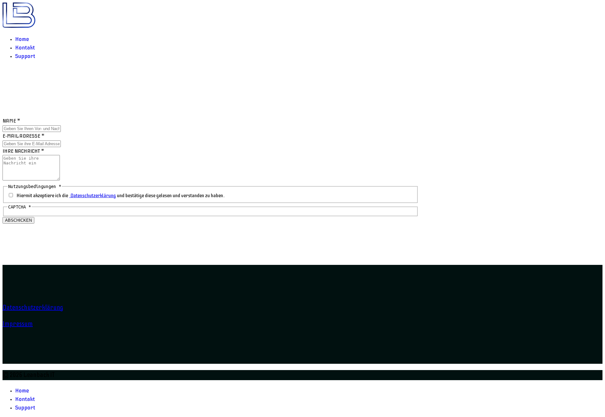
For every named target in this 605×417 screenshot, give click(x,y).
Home (22, 39)
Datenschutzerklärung (92, 195)
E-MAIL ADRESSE (23, 136)
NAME (11, 121)
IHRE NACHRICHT (23, 151)
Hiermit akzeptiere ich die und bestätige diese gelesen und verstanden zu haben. (120, 195)
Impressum (18, 324)
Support (25, 56)
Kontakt (25, 47)
